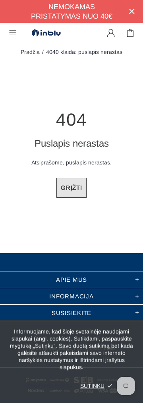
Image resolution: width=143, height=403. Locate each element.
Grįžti (71, 187)
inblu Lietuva (46, 33)
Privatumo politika (50, 385)
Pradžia (30, 52)
